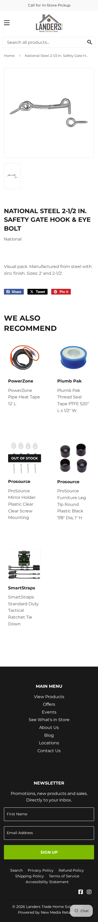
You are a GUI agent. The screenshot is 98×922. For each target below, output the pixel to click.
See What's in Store (49, 719)
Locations (49, 742)
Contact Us (49, 750)
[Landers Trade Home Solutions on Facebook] (80, 892)
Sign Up (49, 852)
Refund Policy (71, 870)
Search (16, 870)
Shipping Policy (29, 876)
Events (49, 712)
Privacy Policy (41, 870)
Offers (49, 704)
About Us (49, 727)
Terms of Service (64, 876)
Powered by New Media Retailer (47, 912)
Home (9, 55)
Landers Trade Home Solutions (54, 907)
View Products (49, 696)
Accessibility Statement (47, 882)
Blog (49, 735)
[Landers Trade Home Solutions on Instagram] (89, 892)
